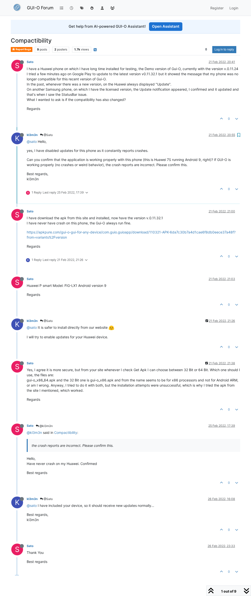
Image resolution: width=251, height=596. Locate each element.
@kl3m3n (46, 426)
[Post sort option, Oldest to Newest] (206, 49)
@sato (32, 141)
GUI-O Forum (40, 7)
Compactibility (65, 432)
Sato (30, 62)
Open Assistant (165, 26)
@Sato (48, 135)
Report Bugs (23, 49)
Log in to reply (224, 49)
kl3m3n (32, 135)
